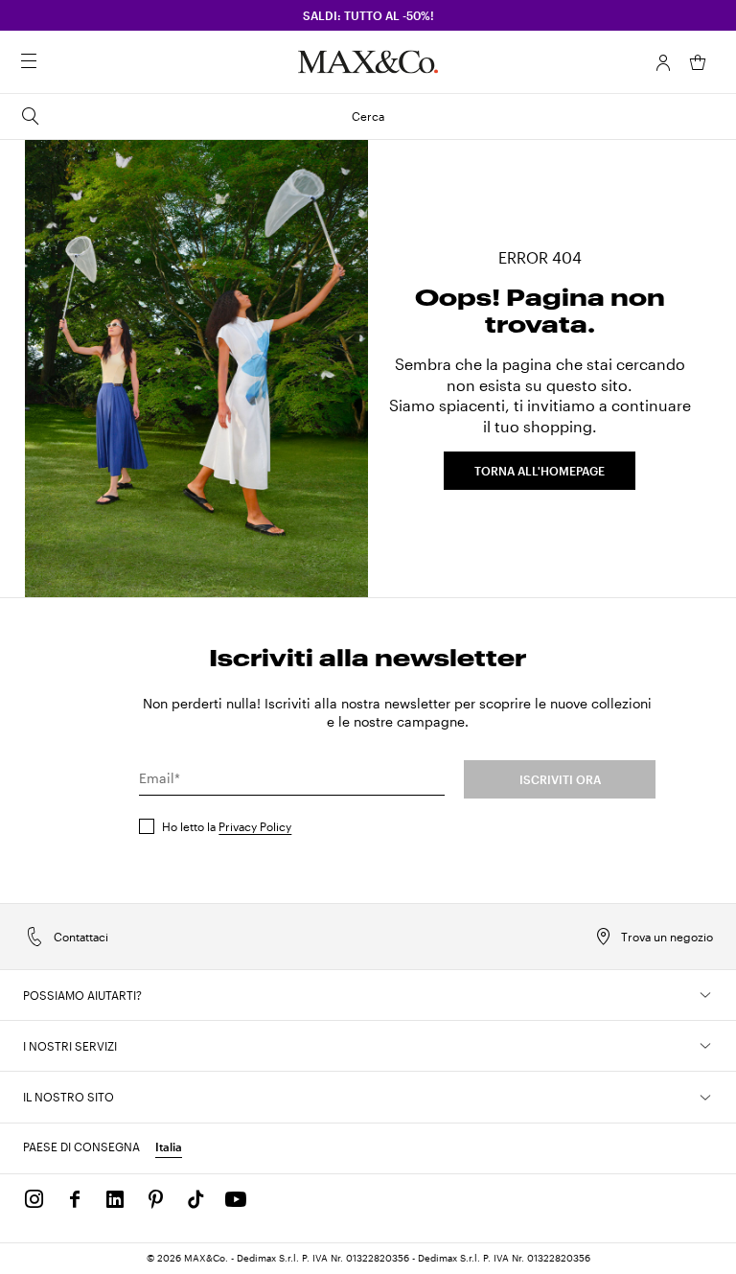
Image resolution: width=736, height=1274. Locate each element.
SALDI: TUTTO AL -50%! (368, 15)
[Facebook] (74, 1199)
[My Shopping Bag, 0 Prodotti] (697, 62)
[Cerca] (55, 62)
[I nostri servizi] (705, 1046)
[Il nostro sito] (705, 1097)
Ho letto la (226, 826)
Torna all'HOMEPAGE (539, 470)
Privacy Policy (254, 826)
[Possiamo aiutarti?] (705, 995)
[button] (663, 62)
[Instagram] (34, 1199)
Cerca (368, 116)
